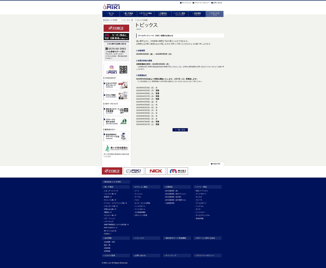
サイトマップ (186, 3)
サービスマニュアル (203, 215)
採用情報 (107, 251)
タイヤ (198, 209)
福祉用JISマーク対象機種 (176, 238)
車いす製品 (128, 14)
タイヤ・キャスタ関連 (142, 203)
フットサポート (140, 209)
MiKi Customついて (111, 227)
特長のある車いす (110, 209)
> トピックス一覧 (127, 20)
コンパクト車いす (110, 194)
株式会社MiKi (116, 4)
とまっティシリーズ (111, 191)
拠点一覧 (107, 245)
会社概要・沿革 (109, 242)
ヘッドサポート (140, 206)
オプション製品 (145, 14)
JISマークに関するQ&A (205, 238)
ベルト (137, 200)
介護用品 (162, 14)
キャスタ (199, 197)
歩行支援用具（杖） (172, 191)
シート (137, 191)
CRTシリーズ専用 (141, 215)
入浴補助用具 (169, 203)
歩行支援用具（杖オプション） (176, 194)
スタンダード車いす (111, 206)
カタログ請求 (109, 255)
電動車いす (108, 212)
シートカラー (200, 212)
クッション (138, 194)
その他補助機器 (140, 212)
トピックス (215, 14)
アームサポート (201, 203)
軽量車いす (108, 197)
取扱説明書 (199, 218)
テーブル (138, 197)
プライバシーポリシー (202, 3)
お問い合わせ (217, 3)
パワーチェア (108, 221)
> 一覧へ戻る (180, 130)
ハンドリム (199, 206)
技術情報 (107, 248)
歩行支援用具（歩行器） (173, 197)
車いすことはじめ (110, 231)
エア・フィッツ (109, 218)
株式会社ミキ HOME (110, 20)
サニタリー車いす (110, 215)
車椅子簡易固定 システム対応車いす (116, 224)
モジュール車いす (110, 200)
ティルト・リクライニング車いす (115, 203)
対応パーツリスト (202, 191)
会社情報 (197, 14)
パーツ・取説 (179, 14)
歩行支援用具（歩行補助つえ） (176, 200)
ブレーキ (199, 200)
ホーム (111, 14)
